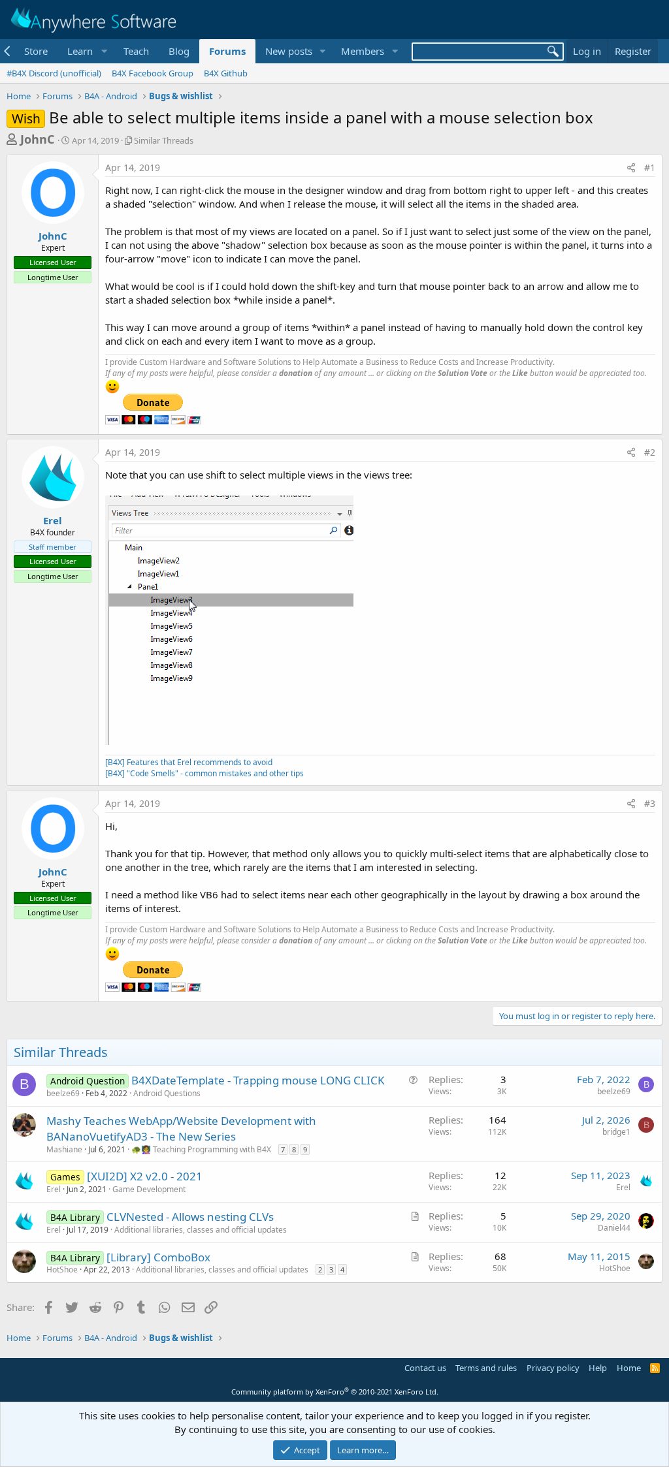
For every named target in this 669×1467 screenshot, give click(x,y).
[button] (85, 51)
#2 (649, 452)
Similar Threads (163, 140)
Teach (136, 50)
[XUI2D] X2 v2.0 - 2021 (145, 1176)
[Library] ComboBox (158, 1257)
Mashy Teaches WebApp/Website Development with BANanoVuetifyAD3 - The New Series (181, 1128)
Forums (227, 50)
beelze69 (63, 1093)
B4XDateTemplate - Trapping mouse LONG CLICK (258, 1080)
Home (629, 1368)
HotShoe (62, 1269)
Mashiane (64, 1149)
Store (36, 50)
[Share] (631, 167)
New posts (288, 50)
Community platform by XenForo (334, 1391)
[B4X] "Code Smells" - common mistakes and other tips (204, 773)
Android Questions (167, 1093)
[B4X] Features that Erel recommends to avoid (188, 762)
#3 (649, 803)
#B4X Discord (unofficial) (54, 73)
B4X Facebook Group (152, 73)
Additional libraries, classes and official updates (200, 1229)
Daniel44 (614, 1227)
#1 (649, 167)
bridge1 (616, 1131)
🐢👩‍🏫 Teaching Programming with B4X (201, 1149)
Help (598, 1368)
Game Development (149, 1189)
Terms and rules (486, 1368)
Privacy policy (553, 1368)
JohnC (37, 139)
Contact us (425, 1368)
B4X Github (226, 73)
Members (362, 50)
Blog (179, 50)
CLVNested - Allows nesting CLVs (190, 1216)
